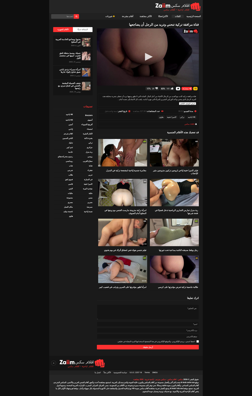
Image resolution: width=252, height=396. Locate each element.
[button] (148, 57)
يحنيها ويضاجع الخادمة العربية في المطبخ (68, 40)
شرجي (70, 170)
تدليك (71, 143)
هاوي (161, 117)
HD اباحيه (69, 120)
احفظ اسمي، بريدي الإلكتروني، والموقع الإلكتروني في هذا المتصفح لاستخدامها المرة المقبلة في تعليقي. (156, 341)
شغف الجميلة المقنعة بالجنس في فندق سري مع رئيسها (69, 85)
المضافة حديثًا (83, 29)
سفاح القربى (88, 161)
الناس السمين (67, 138)
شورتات (109, 16)
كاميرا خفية (171, 117)
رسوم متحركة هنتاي (65, 156)
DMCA (155, 372)
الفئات (177, 16)
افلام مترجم (68, 134)
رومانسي (69, 161)
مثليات (70, 193)
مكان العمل (68, 207)
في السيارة (88, 179)
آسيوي (90, 120)
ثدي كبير (70, 147)
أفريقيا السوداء (87, 124)
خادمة (70, 152)
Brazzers (89, 115)
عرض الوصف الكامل (187, 104)
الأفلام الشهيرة (63, 29)
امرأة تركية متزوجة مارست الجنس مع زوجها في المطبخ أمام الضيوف (125, 211)
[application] (148, 57)
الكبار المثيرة (88, 134)
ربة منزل (89, 152)
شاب (71, 166)
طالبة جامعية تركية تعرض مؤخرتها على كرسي (178, 287)
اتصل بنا (98, 372)
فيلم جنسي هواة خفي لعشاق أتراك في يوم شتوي (125, 250)
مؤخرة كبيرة (88, 189)
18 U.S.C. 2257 (136, 372)
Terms (147, 372)
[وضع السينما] (195, 88)
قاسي (70, 184)
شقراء (90, 170)
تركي (182, 117)
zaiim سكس (189, 124)
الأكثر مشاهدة (146, 16)
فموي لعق (69, 179)
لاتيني (71, 189)
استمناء (90, 129)
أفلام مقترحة (127, 16)
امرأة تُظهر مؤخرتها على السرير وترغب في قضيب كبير (122, 287)
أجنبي (71, 124)
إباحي (71, 129)
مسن (90, 198)
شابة (91, 166)
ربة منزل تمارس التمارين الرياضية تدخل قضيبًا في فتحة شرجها (176, 211)
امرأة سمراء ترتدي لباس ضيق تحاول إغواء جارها (70, 70)
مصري (70, 202)
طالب (71, 175)
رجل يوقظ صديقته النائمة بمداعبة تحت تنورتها (178, 250)
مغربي (90, 202)
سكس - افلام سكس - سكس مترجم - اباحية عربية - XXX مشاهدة (158, 379)
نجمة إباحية (88, 211)
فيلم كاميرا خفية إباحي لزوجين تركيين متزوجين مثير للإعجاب (175, 172)
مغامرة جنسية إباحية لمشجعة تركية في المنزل (126, 170)
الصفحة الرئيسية (194, 16)
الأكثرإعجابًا (163, 16)
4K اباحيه (191, 117)
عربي (90, 175)
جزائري (90, 147)
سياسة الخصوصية (120, 372)
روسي (90, 156)
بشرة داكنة (88, 138)
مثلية (91, 193)
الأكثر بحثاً (107, 372)
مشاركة (186, 89)
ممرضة (90, 207)
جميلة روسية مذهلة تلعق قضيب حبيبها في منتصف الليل (70, 55)
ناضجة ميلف (68, 211)
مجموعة (70, 198)
